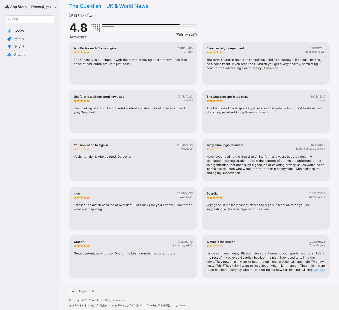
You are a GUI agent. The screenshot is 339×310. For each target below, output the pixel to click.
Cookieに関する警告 (158, 305)
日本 (71, 291)
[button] (30, 31)
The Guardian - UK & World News (108, 6)
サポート (180, 305)
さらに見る (317, 270)
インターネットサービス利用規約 (88, 305)
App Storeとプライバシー (127, 305)
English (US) (86, 291)
